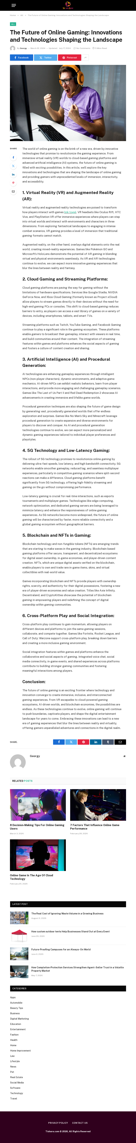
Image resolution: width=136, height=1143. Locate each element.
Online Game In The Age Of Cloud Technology (31, 877)
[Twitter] (13, 166)
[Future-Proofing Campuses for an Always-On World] (19, 954)
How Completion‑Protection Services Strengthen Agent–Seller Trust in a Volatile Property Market (77, 969)
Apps (13, 997)
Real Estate (16, 1077)
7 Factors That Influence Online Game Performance (94, 827)
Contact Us (80, 1123)
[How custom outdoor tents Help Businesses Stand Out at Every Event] (19, 936)
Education (15, 1024)
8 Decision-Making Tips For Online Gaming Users (37, 827)
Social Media (17, 1082)
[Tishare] (68, 5)
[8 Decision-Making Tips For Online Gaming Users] (38, 805)
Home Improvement (20, 1050)
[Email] (13, 191)
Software (15, 1088)
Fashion (14, 1034)
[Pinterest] (13, 183)
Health (13, 1040)
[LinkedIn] (13, 174)
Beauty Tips (16, 1008)
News (13, 1066)
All (13, 24)
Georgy (23, 48)
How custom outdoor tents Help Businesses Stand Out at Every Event (70, 931)
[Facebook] (13, 157)
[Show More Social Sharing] (85, 57)
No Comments (83, 48)
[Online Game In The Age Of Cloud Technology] (38, 855)
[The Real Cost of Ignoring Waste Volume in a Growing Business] (19, 918)
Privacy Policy (58, 1123)
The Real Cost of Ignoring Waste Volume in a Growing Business (67, 913)
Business (15, 1013)
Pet (12, 1072)
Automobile (16, 1002)
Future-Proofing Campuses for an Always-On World (61, 949)
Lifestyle (15, 1061)
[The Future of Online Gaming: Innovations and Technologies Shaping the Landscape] (68, 103)
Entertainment (18, 1029)
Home (13, 1045)
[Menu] (14, 5)
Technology (16, 1093)
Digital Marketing (19, 1018)
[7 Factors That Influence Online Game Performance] (98, 805)
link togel (70, 212)
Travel (13, 1098)
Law (12, 1056)
